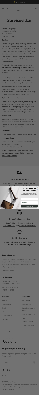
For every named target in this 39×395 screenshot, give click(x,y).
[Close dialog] (37, 187)
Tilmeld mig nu (29, 206)
